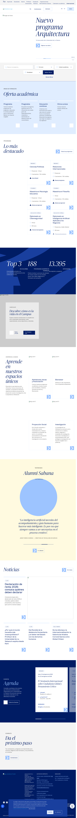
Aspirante (9, 1)
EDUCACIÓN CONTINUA (35, 217)
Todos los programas (65, 155)
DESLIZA (71, 57)
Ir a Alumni (40, 555)
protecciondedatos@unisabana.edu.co (20, 808)
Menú (69, 9)
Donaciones (27, 3)
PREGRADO (32, 166)
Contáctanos (36, 9)
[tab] (39, 58)
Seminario (39, 676)
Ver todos (68, 575)
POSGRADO (32, 192)
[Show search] (29, 9)
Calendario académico (58, 3)
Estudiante (16, 1)
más (17, 129)
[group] (38, 515)
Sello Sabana (56, 631)
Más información (32, 808)
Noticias (34, 3)
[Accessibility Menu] (2, 806)
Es (60, 8)
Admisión (46, 9)
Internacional (69, 3)
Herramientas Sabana (44, 3)
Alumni (23, 1)
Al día (7, 585)
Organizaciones (44, 1)
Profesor (28, 1)
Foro (71, 676)
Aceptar (50, 812)
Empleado (35, 1)
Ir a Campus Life (28, 337)
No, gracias (58, 812)
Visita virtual (16, 337)
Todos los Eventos (13, 707)
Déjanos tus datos (44, 45)
